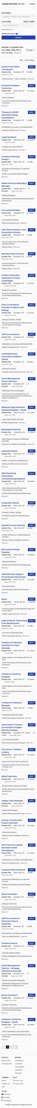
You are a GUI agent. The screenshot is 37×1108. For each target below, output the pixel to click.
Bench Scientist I (9, 894)
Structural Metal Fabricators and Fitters (14, 786)
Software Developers (9, 368)
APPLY (31, 67)
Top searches (7, 1064)
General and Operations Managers (13, 980)
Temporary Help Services (10, 130)
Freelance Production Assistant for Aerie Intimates (12, 645)
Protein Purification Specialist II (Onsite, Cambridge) (11, 278)
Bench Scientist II (10, 995)
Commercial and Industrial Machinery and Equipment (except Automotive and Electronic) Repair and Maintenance (17, 396)
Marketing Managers (8, 195)
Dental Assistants (7, 79)
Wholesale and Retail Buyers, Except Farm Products (16, 169)
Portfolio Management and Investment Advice (17, 956)
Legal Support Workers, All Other (12, 419)
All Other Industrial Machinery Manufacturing (16, 493)
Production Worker (10, 503)
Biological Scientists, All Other (11, 319)
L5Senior (30, 337)
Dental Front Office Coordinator (11, 68)
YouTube (7, 1094)
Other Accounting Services (11, 223)
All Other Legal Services (10, 150)
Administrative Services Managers (13, 390)
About (4, 1080)
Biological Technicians (9, 290)
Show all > (17, 53)
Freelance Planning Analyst (11, 157)
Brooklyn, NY (19, 72)
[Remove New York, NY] (12, 29)
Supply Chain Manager (12, 800)
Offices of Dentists (21, 79)
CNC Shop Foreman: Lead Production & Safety (14, 231)
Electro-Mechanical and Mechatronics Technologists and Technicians (14, 489)
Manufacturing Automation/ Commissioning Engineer (13, 476)
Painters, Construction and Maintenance (15, 460)
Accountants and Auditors (10, 220)
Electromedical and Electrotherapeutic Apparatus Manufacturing (18, 199)
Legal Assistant (9, 137)
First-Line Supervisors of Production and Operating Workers (15, 243)
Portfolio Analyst (9, 943)
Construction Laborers (9, 832)
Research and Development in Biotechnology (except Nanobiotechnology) (17, 294)
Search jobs (6, 1060)
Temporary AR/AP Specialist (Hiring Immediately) (10, 115)
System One (6, 72)
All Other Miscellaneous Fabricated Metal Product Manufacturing (18, 790)
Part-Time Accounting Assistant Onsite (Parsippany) (12, 848)
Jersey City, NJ (19, 189)
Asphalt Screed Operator (13, 525)
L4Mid (29, 72)
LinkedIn (7, 1097)
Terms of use (18, 1080)
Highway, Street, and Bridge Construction (15, 540)
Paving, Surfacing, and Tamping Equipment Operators (16, 536)
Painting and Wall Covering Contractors (15, 464)
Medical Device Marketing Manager (14, 184)
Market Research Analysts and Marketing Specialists (15, 440)
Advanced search (9, 34)
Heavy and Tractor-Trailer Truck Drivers (15, 761)
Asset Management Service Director (11, 379)
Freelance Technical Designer (11, 675)
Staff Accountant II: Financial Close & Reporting (11, 921)
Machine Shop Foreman (13, 254)
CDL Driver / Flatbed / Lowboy (12, 750)
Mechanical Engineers (9, 561)
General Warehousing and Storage (13, 813)
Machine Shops (7, 247)
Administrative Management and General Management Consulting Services (15, 984)
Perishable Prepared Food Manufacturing (15, 516)
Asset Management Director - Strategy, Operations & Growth (12, 968)
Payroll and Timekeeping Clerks (12, 633)
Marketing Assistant (11, 429)
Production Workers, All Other (11, 512)
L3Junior (31, 91)
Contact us (6, 1084)
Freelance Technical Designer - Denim (11, 1020)
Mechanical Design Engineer (11, 550)
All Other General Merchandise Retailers (15, 174)
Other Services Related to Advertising (14, 444)
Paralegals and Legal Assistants (12, 147)
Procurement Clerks (8, 586)
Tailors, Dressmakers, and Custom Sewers (16, 1031)
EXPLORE (21, 4)
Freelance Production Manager (12, 704)
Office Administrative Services (12, 636)
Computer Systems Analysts (11, 953)
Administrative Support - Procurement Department (14, 575)
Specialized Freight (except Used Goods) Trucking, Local (15, 766)
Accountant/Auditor (11, 210)
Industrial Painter (10, 451)
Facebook (7, 1101)
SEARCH (18, 38)
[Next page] (16, 1047)
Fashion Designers (8, 97)
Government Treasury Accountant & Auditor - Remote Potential (12, 727)
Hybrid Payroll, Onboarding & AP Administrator (14, 621)
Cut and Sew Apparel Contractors (13, 718)
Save (31, 50)
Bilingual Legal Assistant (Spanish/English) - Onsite (14, 408)
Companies (19, 1060)
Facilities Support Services (10, 614)
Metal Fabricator (9, 776)
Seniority (18, 1073)
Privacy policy (18, 1084)
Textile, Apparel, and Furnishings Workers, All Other (17, 658)
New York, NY (19, 91)
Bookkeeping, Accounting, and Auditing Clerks (17, 127)
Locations (18, 1064)
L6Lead (30, 362)
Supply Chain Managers (10, 810)
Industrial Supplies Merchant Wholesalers (15, 589)
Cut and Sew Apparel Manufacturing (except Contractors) (16, 102)
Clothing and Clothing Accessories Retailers (16, 884)
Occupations (19, 1067)
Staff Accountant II (10, 334)
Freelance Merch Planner (13, 870)
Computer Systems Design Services (13, 372)
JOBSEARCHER (9, 4)
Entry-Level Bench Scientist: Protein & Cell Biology (13, 307)
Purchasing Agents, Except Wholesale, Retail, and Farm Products (18, 610)
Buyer (4, 599)
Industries (18, 1070)
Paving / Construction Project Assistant (12, 821)
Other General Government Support (13, 743)
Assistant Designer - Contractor (11, 86)
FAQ (3, 1087)
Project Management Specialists (12, 715)
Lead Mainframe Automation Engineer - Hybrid (12, 356)
